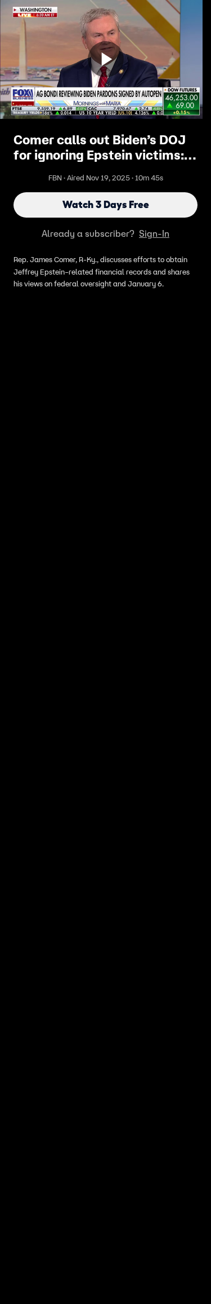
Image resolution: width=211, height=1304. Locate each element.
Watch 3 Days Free (105, 204)
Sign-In (154, 233)
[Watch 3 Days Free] (106, 59)
